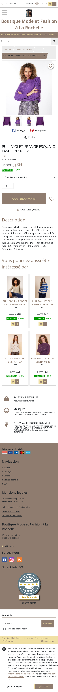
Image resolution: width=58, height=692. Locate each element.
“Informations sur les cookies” (21, 673)
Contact (29, 3)
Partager (21, 130)
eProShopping (8, 641)
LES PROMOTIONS (24, 49)
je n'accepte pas (14, 686)
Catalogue (8, 471)
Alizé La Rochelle (10, 479)
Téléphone (9, 546)
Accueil (8, 49)
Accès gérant (48, 641)
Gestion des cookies (11, 511)
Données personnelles (12, 515)
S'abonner (47, 623)
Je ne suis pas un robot (17, 628)
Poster (31, 137)
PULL (39, 49)
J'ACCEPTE (43, 686)
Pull (4, 156)
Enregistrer (40, 130)
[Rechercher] (54, 41)
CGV (5, 483)
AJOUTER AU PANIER (24, 198)
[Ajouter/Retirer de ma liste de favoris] (52, 199)
